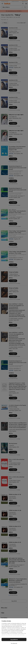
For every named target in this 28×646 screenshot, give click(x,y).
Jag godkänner (14, 639)
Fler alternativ (14, 643)
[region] (14, 632)
